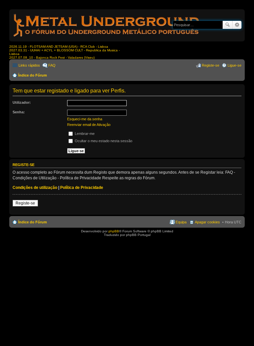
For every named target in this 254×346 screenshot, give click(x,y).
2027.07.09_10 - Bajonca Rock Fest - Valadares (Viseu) (52, 57)
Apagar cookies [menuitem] (207, 222)
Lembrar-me (84, 134)
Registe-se (25, 203)
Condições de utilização (35, 187)
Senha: (19, 112)
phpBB (113, 231)
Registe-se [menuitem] (210, 65)
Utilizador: (22, 102)
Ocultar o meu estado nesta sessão (103, 141)
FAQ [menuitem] (52, 65)
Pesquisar (228, 25)
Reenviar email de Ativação (88, 125)
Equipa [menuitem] (181, 222)
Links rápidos (29, 65)
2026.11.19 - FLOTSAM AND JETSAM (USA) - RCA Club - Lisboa (58, 46)
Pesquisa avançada (237, 25)
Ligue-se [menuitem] (234, 65)
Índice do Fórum (32, 75)
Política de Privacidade (81, 187)
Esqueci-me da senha (84, 119)
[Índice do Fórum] (107, 38)
